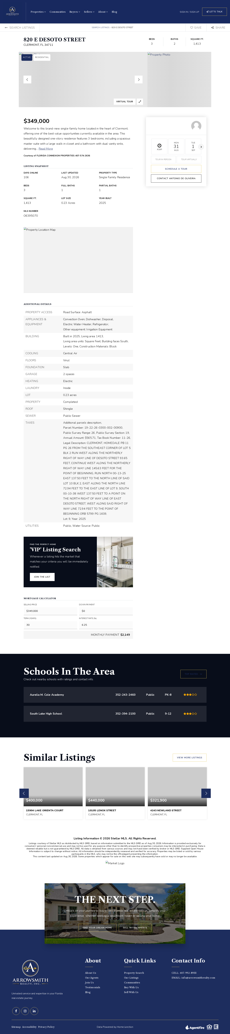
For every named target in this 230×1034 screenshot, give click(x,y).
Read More (46, 149)
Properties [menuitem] (37, 11)
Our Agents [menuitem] (92, 977)
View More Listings (189, 757)
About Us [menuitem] (90, 972)
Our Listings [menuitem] (131, 977)
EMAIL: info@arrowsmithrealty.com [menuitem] (193, 977)
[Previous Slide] (27, 79)
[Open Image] (83, 79)
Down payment (87, 604)
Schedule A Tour (176, 168)
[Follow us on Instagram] (25, 1011)
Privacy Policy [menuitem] (46, 1027)
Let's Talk (216, 11)
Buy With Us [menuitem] (131, 987)
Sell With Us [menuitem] (131, 992)
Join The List (42, 576)
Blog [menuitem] (114, 11)
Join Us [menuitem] (89, 982)
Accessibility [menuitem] (29, 1027)
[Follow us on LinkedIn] (34, 1011)
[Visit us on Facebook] (16, 1011)
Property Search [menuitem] (134, 972)
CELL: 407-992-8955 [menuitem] (184, 972)
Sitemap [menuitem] (16, 1027)
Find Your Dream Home (97, 927)
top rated (191, 674)
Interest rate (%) (88, 618)
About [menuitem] (102, 11)
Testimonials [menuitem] (92, 987)
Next (201, 147)
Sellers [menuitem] (88, 11)
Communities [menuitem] (58, 11)
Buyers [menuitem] (74, 11)
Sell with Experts (135, 927)
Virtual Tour (124, 101)
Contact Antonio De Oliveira (176, 178)
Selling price (30, 604)
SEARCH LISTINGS (100, 27)
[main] (115, 449)
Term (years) (30, 618)
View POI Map (78, 259)
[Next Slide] (139, 79)
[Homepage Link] (12, 11)
